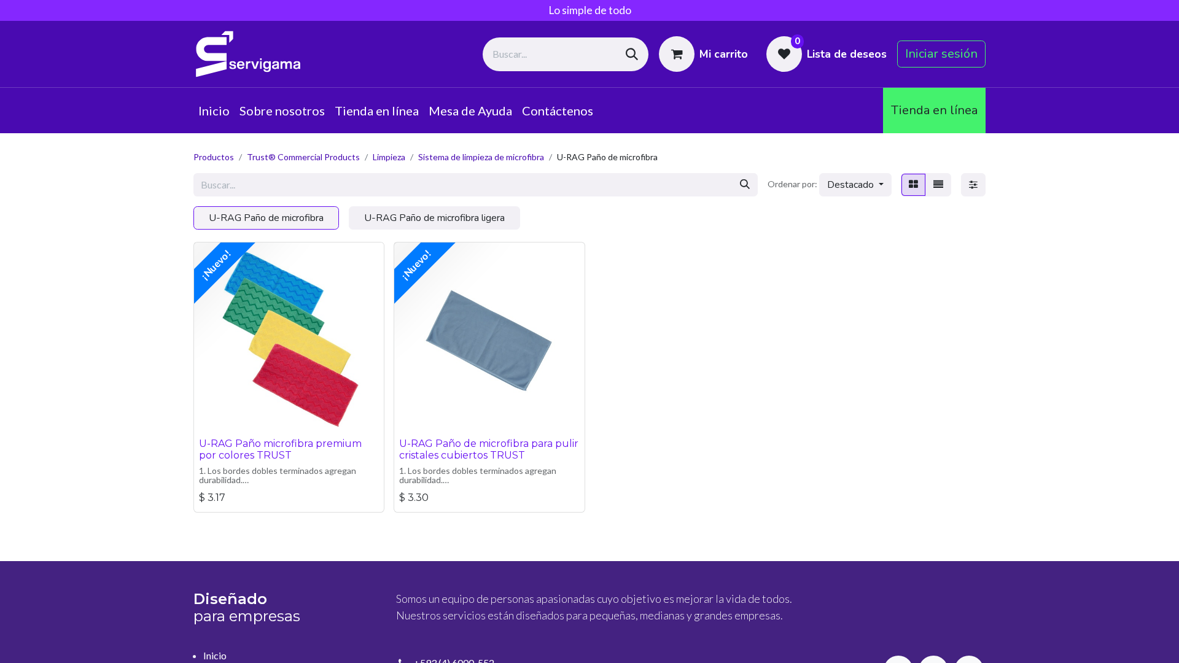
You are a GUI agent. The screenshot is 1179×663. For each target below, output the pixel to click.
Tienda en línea (934, 110)
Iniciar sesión (941, 53)
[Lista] (938, 184)
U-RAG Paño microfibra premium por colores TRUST (280, 449)
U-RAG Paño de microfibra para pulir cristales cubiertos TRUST (488, 449)
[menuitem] (214, 110)
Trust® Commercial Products (303, 157)
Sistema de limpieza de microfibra (481, 157)
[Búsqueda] (631, 54)
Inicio (215, 655)
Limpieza (389, 157)
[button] (855, 184)
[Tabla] (913, 184)
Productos (213, 157)
